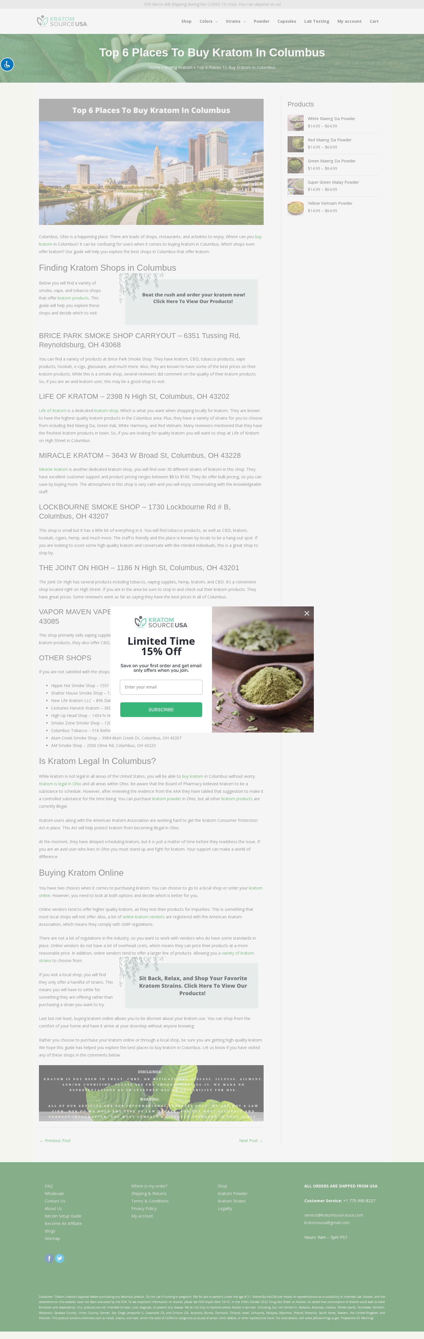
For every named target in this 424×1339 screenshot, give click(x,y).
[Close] (307, 613)
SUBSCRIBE (161, 709)
